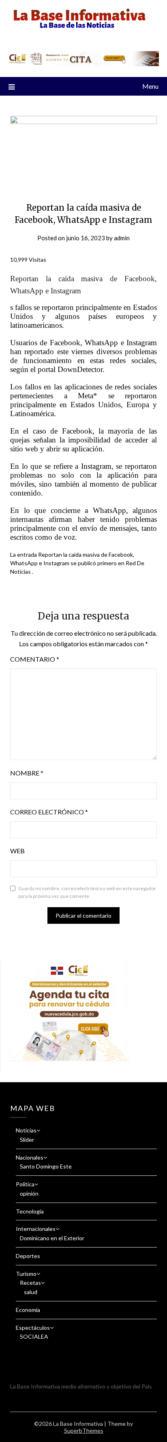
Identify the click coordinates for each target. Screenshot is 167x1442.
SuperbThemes (83, 1430)
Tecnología (30, 1211)
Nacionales (29, 1157)
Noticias (26, 1130)
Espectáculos (33, 1327)
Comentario (34, 659)
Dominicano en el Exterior (52, 1238)
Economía (28, 1309)
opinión (29, 1193)
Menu (150, 86)
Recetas (30, 1282)
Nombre (26, 773)
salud (30, 1291)
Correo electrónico (49, 812)
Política (25, 1184)
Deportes (28, 1255)
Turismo (26, 1273)
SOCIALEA (34, 1336)
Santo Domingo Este (46, 1166)
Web (17, 851)
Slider (27, 1139)
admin (122, 237)
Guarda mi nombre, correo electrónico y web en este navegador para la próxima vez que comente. (87, 892)
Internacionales (36, 1228)
